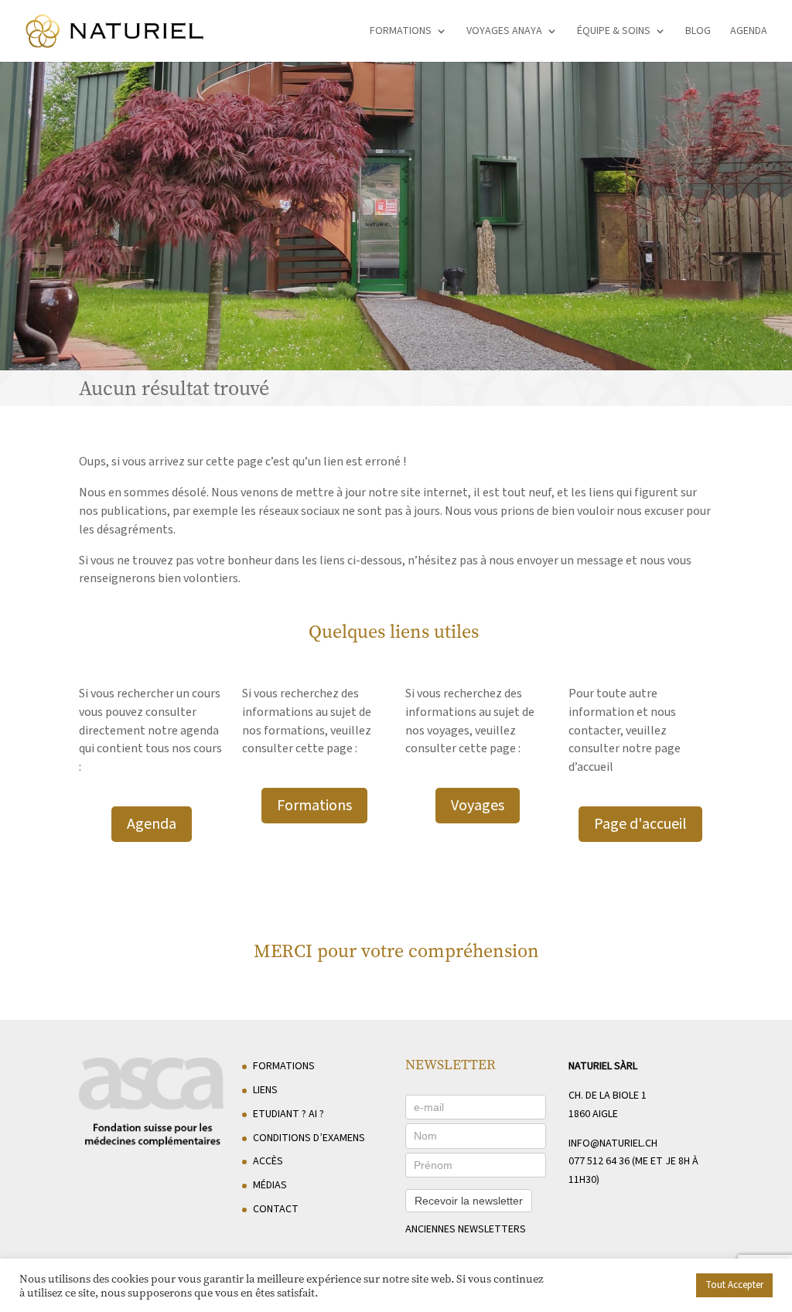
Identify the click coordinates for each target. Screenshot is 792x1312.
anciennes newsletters (465, 1229)
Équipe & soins (613, 32)
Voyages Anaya (504, 32)
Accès (268, 1161)
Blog (698, 32)
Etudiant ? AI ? (288, 1114)
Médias (270, 1185)
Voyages (477, 805)
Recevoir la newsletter (469, 1200)
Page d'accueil (640, 824)
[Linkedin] (702, 1289)
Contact (276, 1209)
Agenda (748, 32)
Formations (401, 32)
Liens (265, 1090)
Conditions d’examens (309, 1138)
